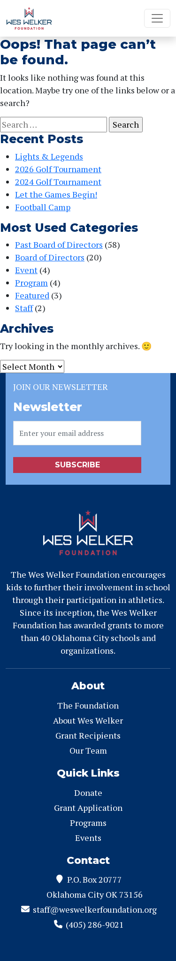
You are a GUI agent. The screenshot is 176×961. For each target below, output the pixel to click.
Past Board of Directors (59, 244)
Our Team (88, 750)
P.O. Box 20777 (94, 879)
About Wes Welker (88, 720)
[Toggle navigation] (157, 18)
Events (88, 837)
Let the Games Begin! (56, 194)
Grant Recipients (88, 735)
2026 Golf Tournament (58, 169)
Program (31, 282)
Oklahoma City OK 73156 (94, 894)
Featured (32, 295)
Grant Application (88, 807)
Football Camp (42, 207)
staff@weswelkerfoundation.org (95, 909)
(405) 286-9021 (95, 924)
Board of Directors (49, 257)
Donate (88, 792)
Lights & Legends (49, 156)
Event (26, 269)
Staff (24, 307)
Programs (88, 822)
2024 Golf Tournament (58, 181)
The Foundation (88, 705)
